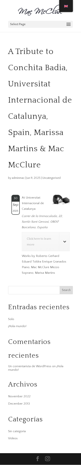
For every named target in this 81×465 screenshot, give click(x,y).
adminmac (18, 178)
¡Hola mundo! (17, 326)
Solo (11, 319)
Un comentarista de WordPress (29, 366)
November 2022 (19, 396)
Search (66, 290)
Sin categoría (17, 431)
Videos (13, 438)
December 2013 (19, 403)
